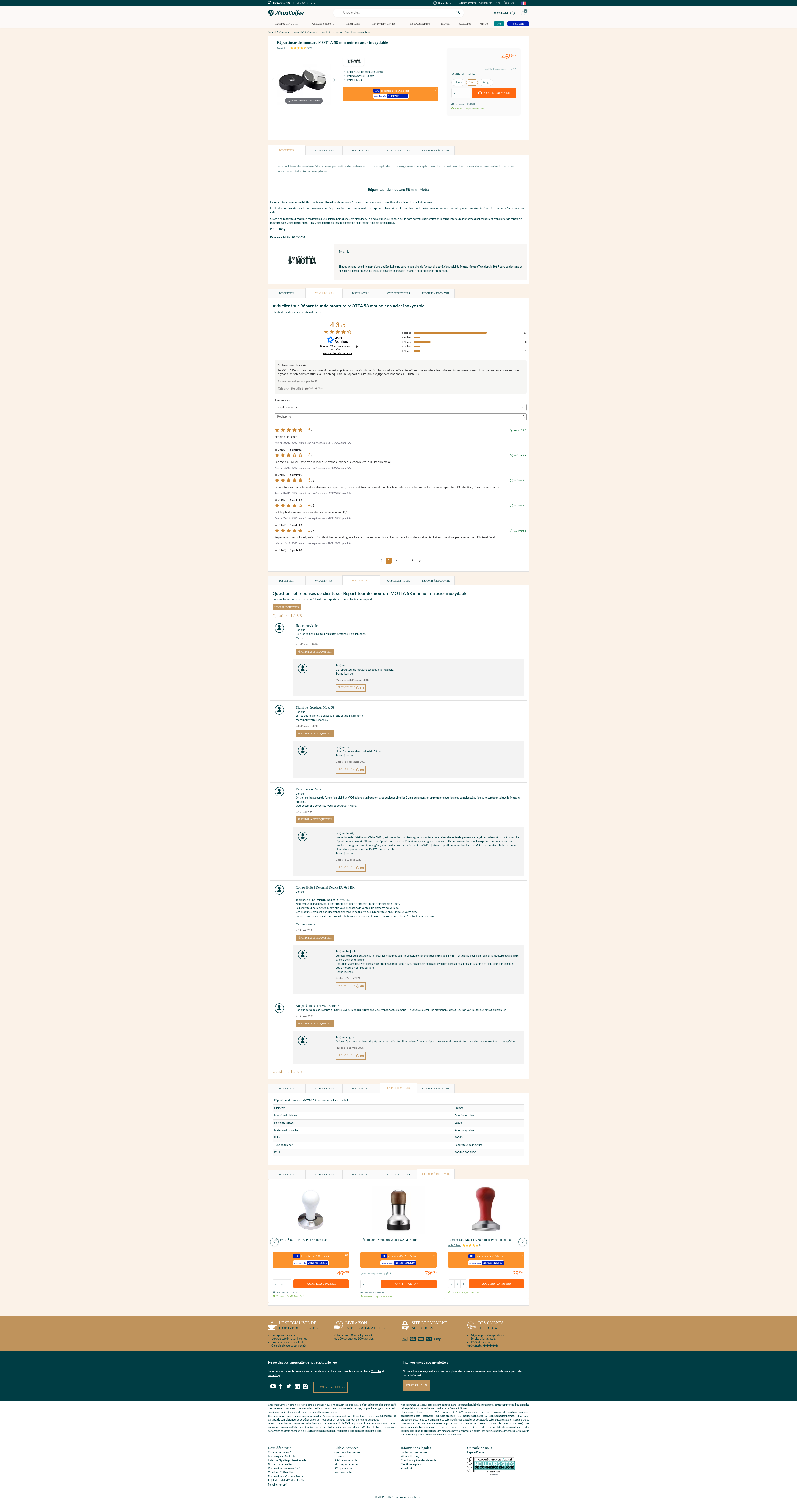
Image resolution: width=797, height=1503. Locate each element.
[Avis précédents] (381, 560)
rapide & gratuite (365, 1325)
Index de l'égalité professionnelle (287, 1460)
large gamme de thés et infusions (418, 1427)
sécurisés (429, 1325)
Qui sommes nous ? (279, 1452)
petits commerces (504, 1404)
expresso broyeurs (445, 1416)
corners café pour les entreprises (418, 1431)
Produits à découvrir (436, 150)
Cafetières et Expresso (323, 23)
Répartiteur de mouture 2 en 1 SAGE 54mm (389, 1239)
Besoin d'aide (444, 3)
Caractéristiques (398, 150)
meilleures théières (473, 1416)
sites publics (408, 1408)
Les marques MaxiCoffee (282, 1456)
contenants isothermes (501, 1416)
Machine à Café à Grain (286, 23)
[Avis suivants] (419, 561)
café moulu (451, 1419)
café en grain (432, 1419)
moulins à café (373, 1431)
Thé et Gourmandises (420, 23)
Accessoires (465, 23)
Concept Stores (458, 1408)
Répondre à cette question (315, 651)
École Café (509, 2)
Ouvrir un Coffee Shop (281, 1472)
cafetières (428, 1416)
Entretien (445, 23)
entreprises (466, 1404)
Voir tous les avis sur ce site (337, 353)
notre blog (274, 1375)
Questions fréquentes (347, 1452)
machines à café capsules (350, 1431)
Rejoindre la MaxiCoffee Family (286, 1480)
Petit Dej (484, 23)
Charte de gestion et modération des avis (297, 312)
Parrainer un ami (277, 1484)
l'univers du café (298, 1325)
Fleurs (458, 82)
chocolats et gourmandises (505, 1427)
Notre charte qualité (280, 1464)
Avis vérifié (520, 430)
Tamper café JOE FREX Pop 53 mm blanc (301, 1239)
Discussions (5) (361, 150)
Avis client (324, 150)
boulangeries (522, 1404)
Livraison (339, 1456)
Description (286, 150)
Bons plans (518, 23)
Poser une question (286, 607)
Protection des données (415, 1452)
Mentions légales (411, 1464)
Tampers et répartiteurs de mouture (350, 32)
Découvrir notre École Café (284, 1468)
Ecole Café (344, 1423)
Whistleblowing (410, 1456)
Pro (499, 23)
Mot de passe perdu (346, 1464)
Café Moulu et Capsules (384, 23)
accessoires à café (410, 1416)
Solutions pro (485, 2)
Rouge (486, 82)
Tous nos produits (467, 2)
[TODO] (316, 381)
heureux (491, 1325)
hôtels (476, 1404)
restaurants (487, 1404)
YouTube (376, 1371)
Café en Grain (353, 23)
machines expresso (518, 1412)
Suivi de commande (345, 1460)
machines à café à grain (323, 1431)
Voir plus (310, 3)
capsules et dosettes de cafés (478, 1419)
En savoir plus (416, 1385)
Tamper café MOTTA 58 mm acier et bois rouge (479, 1239)
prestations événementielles (283, 1427)
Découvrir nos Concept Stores (285, 1476)
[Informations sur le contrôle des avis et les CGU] (356, 346)
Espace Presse (475, 1452)
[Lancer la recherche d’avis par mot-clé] (524, 417)
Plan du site (407, 1468)
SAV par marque (343, 1468)
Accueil (272, 32)
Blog (498, 2)
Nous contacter (343, 1472)
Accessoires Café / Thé (291, 32)
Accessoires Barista (317, 32)
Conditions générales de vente (418, 1460)
